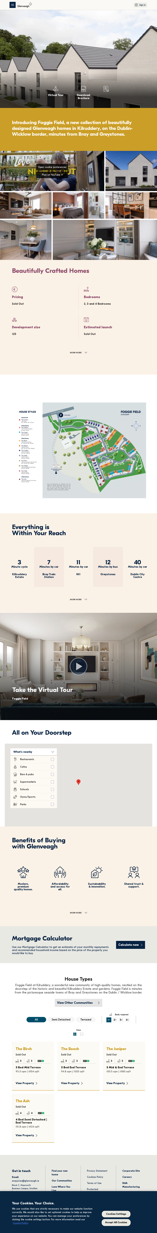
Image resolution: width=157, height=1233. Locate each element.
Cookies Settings (116, 1214)
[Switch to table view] (82, 1034)
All (36, 1019)
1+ (109, 1019)
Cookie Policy (20, 1223)
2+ (115, 1019)
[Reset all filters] (22, 1019)
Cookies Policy (95, 1177)
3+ (121, 1019)
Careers (127, 1177)
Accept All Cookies (116, 1222)
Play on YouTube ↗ (52, 174)
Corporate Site (131, 1171)
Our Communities (62, 1180)
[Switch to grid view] (74, 1034)
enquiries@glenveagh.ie (25, 1180)
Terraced (85, 1019)
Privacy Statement (97, 1171)
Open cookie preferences (52, 167)
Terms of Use (94, 1183)
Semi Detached (61, 1019)
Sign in (142, 5)
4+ (127, 1019)
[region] (78, 1212)
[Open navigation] (13, 5)
